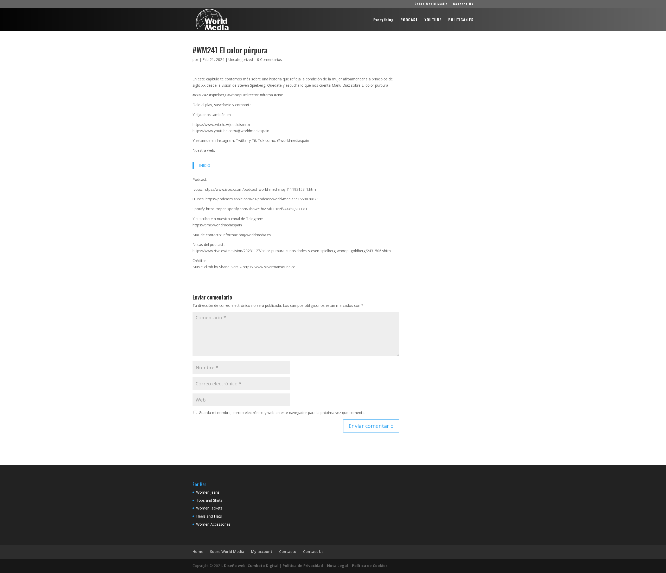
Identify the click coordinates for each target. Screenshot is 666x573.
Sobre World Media (431, 4)
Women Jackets (209, 508)
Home (198, 551)
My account (261, 551)
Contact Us (463, 4)
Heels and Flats (209, 516)
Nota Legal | (339, 565)
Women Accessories (213, 524)
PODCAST (409, 20)
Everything (383, 20)
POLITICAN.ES (460, 20)
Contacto (287, 551)
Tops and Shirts (209, 500)
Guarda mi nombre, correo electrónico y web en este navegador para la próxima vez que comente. (282, 412)
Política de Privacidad (303, 565)
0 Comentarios (269, 59)
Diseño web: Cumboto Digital (251, 565)
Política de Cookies (370, 565)
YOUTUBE (433, 20)
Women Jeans (208, 492)
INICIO (204, 165)
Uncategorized (240, 59)
